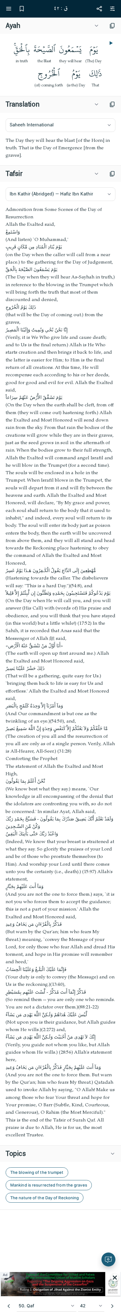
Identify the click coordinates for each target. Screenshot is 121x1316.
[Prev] (8, 1306)
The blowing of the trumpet (37, 1172)
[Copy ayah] (112, 26)
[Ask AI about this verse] (108, 1259)
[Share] (99, 8)
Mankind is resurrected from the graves (48, 1185)
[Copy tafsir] (112, 174)
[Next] (112, 1306)
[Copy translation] (112, 104)
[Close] (115, 1277)
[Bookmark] (22, 8)
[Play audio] (110, 43)
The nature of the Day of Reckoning (44, 1197)
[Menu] (8, 8)
